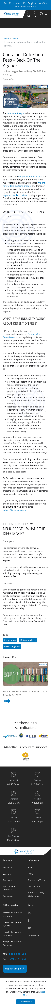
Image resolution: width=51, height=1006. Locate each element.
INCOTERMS (34, 879)
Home (6, 38)
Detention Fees (28, 639)
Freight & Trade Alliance (30, 176)
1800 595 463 (17, 947)
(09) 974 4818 (18, 951)
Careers (7, 867)
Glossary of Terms (37, 873)
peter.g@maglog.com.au (15, 509)
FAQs (30, 867)
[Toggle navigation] (46, 14)
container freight (15, 113)
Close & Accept (25, 1001)
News (15, 38)
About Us (7, 860)
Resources (8, 889)
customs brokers (23, 185)
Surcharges (12, 71)
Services (7, 873)
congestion (10, 639)
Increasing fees (12, 646)
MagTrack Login (13, 961)
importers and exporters (15, 195)
